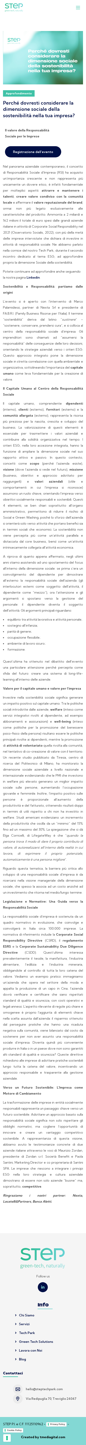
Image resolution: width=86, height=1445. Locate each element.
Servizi (24, 1324)
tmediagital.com (52, 1437)
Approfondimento (19, 93)
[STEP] (14, 7)
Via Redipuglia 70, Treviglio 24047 (51, 1399)
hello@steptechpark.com (44, 1389)
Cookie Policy (14, 1430)
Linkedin (33, 277)
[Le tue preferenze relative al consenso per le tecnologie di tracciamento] (7, 1438)
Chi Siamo (26, 1315)
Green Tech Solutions (35, 1342)
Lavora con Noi (30, 1350)
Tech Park (26, 1333)
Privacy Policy (57, 1424)
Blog (22, 1359)
